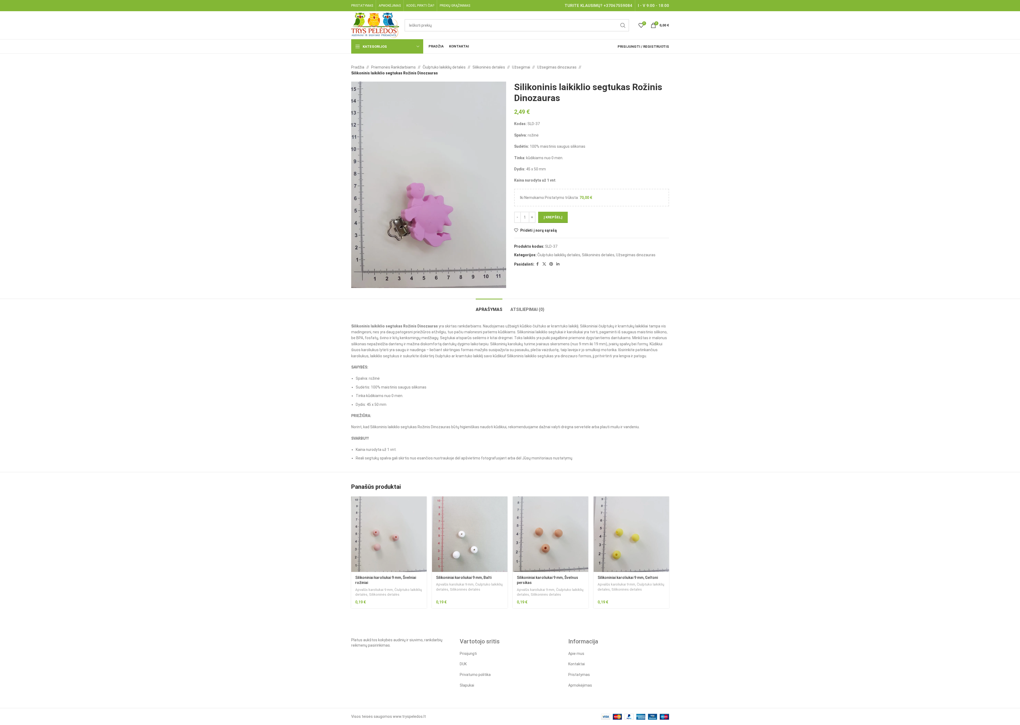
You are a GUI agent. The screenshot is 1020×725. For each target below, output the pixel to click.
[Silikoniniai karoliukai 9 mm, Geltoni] (631, 534)
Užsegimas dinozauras (557, 67)
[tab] (489, 307)
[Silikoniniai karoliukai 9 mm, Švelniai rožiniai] (389, 534)
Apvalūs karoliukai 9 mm (374, 590)
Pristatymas (579, 674)
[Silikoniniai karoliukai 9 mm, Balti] (469, 534)
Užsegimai (521, 67)
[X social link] (544, 264)
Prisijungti (468, 653)
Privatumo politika (475, 674)
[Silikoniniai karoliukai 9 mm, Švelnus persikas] (550, 534)
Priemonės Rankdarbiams (393, 67)
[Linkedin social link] (558, 264)
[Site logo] (375, 25)
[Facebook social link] (537, 264)
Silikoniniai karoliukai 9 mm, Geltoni (628, 577)
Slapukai (467, 685)
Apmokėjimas (580, 685)
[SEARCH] (623, 25)
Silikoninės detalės (489, 67)
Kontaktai (576, 664)
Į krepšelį (552, 217)
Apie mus (576, 653)
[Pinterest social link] (551, 264)
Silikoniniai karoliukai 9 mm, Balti (463, 577)
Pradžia (357, 67)
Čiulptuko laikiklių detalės (444, 67)
